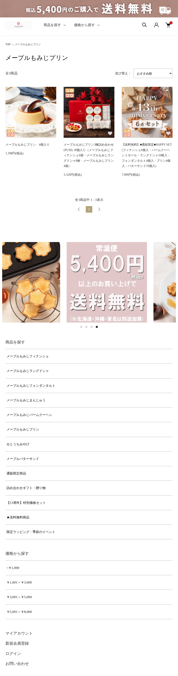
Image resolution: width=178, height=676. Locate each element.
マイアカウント (19, 633)
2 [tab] (86, 327)
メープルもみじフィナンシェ (28, 356)
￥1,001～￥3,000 (19, 582)
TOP (8, 44)
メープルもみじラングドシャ (28, 371)
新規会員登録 (17, 643)
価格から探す (84, 25)
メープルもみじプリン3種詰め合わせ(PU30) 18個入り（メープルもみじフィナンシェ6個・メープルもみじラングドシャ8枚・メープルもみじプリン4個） (89, 155)
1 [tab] (81, 327)
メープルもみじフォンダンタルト (31, 385)
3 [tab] (92, 327)
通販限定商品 (16, 473)
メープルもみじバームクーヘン (29, 415)
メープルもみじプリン (28, 44)
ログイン (13, 653)
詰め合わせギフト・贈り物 (26, 488)
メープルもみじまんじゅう (26, 400)
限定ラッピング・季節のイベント (31, 532)
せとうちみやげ (18, 444)
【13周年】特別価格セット (26, 502)
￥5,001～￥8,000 (19, 612)
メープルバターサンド (23, 459)
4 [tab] (97, 327)
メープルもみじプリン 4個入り (27, 144)
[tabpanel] (47, 282)
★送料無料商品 (18, 517)
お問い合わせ (17, 663)
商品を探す (52, 25)
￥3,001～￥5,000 (19, 597)
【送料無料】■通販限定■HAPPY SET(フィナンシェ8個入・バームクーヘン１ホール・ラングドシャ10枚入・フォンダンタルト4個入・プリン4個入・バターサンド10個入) (147, 155)
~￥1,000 (13, 568)
